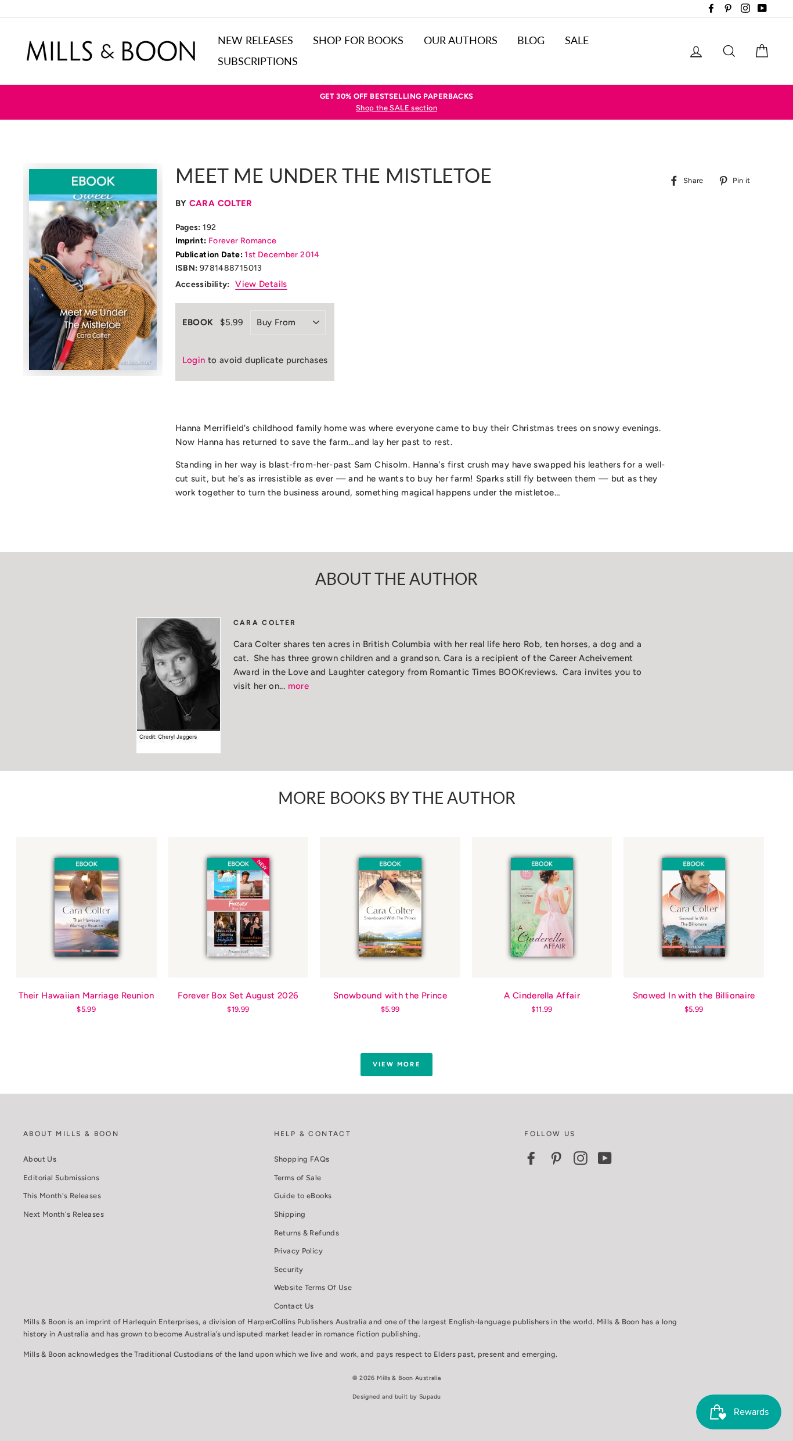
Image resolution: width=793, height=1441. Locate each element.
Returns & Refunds (306, 1232)
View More (396, 1064)
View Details (261, 284)
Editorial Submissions (61, 1177)
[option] (396, 102)
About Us (39, 1159)
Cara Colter (221, 203)
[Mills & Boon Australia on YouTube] (605, 1158)
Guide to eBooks (303, 1195)
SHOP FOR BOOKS (358, 40)
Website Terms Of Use (313, 1287)
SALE (577, 40)
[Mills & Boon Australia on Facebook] (531, 1158)
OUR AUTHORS (461, 40)
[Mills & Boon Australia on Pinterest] (556, 1158)
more (298, 686)
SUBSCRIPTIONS (258, 61)
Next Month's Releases (63, 1214)
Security (289, 1269)
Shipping (290, 1214)
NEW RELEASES (255, 40)
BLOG (531, 40)
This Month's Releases (62, 1195)
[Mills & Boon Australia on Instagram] (580, 1158)
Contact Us (294, 1306)
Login (194, 360)
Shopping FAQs (302, 1159)
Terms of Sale (298, 1177)
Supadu (430, 1396)
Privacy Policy (298, 1250)
